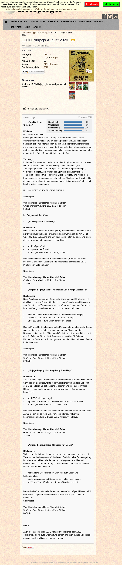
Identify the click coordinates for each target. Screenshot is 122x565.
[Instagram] (115, 16)
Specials (98, 21)
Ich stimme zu (111, 4)
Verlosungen (68, 21)
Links (27, 27)
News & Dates (38, 21)
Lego (46, 57)
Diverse (47, 54)
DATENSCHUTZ (91, 562)
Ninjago (54, 57)
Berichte (53, 21)
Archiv (37, 27)
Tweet (24, 547)
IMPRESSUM (77, 562)
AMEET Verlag (51, 64)
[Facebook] (104, 16)
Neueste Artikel (19, 21)
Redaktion (16, 27)
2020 (46, 67)
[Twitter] (110, 16)
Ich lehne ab (92, 4)
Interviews (85, 21)
